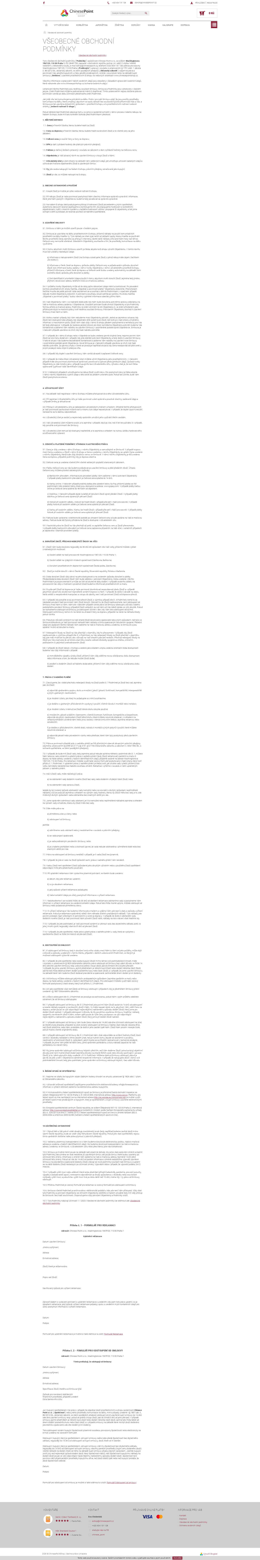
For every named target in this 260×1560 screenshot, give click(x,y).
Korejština (82, 25)
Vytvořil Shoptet (210, 1554)
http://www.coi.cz (119, 1095)
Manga (151, 25)
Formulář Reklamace (113, 1334)
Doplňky (135, 25)
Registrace (212, 3)
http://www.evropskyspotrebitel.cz (65, 1110)
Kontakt (182, 1515)
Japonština (101, 25)
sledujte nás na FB (100, 1530)
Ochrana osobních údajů (190, 1525)
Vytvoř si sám (61, 25)
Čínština (119, 25)
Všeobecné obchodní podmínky (93, 55)
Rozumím (177, 1558)
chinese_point (98, 1535)
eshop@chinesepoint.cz (103, 1521)
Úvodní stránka (46, 25)
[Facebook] (44, 3)
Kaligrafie (167, 25)
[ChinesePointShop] (77, 13)
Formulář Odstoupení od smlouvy (121, 1482)
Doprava (185, 25)
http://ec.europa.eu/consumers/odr (110, 1097)
